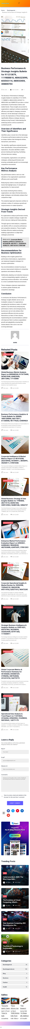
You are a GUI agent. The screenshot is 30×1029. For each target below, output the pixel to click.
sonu (6, 89)
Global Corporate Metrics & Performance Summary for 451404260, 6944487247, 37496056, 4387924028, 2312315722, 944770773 (11, 674)
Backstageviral (11, 10)
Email (3, 757)
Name (3, 748)
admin (8, 882)
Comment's (4, 774)
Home (3, 10)
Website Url (4, 766)
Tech (5, 873)
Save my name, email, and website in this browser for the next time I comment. (15, 796)
